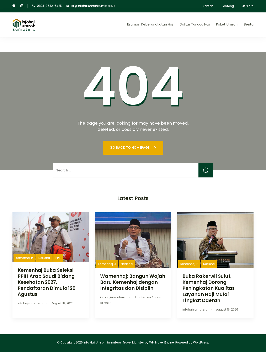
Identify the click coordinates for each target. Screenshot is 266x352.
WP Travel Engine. (162, 342)
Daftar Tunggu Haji (195, 24)
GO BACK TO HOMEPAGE (130, 147)
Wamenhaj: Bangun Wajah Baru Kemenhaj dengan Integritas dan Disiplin (132, 282)
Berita (249, 24)
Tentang (227, 6)
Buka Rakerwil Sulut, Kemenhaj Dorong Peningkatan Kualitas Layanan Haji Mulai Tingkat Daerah (208, 288)
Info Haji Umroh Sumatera (102, 342)
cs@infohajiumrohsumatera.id (93, 5)
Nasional (44, 258)
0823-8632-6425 (49, 5)
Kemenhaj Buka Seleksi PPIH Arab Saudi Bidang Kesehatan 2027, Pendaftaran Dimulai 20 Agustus (46, 282)
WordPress (200, 342)
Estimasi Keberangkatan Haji (150, 24)
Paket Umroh (227, 24)
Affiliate (248, 6)
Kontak (208, 6)
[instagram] (21, 6)
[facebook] (13, 6)
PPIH (58, 258)
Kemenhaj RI (24, 258)
